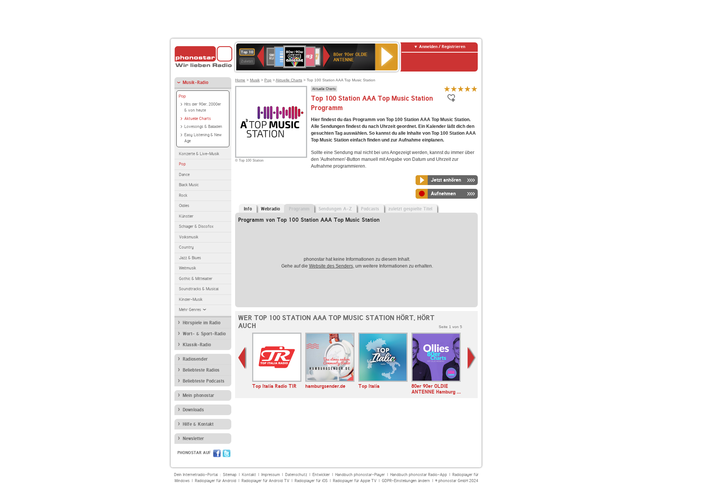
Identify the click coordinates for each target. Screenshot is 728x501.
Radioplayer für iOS (311, 480)
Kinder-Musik (190, 299)
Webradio (270, 209)
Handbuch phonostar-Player (360, 474)
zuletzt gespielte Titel (410, 209)
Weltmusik (187, 268)
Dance (184, 174)
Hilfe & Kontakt (198, 424)
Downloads (193, 409)
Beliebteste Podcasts (203, 381)
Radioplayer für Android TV (265, 480)
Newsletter (193, 438)
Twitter (227, 453)
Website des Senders (331, 266)
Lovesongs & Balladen (203, 126)
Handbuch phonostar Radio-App (418, 474)
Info (248, 209)
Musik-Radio (195, 82)
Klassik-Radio (197, 344)
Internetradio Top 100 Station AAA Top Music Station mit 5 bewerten (474, 89)
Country (186, 247)
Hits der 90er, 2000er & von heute (202, 107)
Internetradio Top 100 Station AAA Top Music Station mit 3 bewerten (460, 89)
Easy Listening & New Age (202, 138)
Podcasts (370, 209)
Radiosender (195, 359)
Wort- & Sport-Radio (204, 333)
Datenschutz (296, 474)
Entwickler (321, 474)
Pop (182, 96)
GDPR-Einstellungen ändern (406, 480)
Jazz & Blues (190, 257)
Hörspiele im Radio (201, 322)
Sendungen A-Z (335, 209)
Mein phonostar (198, 395)
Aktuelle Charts (197, 118)
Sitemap (230, 474)
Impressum (270, 474)
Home (240, 80)
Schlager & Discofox (196, 226)
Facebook (217, 453)
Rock (183, 195)
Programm (299, 209)
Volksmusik (188, 237)
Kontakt (249, 474)
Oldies (184, 205)
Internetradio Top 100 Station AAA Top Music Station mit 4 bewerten (467, 89)
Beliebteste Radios (201, 370)
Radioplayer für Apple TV (355, 480)
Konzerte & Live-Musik (199, 153)
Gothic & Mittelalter (195, 278)
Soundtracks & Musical (198, 288)
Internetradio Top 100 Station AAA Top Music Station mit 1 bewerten (447, 89)
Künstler (186, 216)
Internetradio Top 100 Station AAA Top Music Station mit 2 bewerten (453, 89)
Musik (255, 80)
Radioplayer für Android (215, 480)
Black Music (189, 184)
